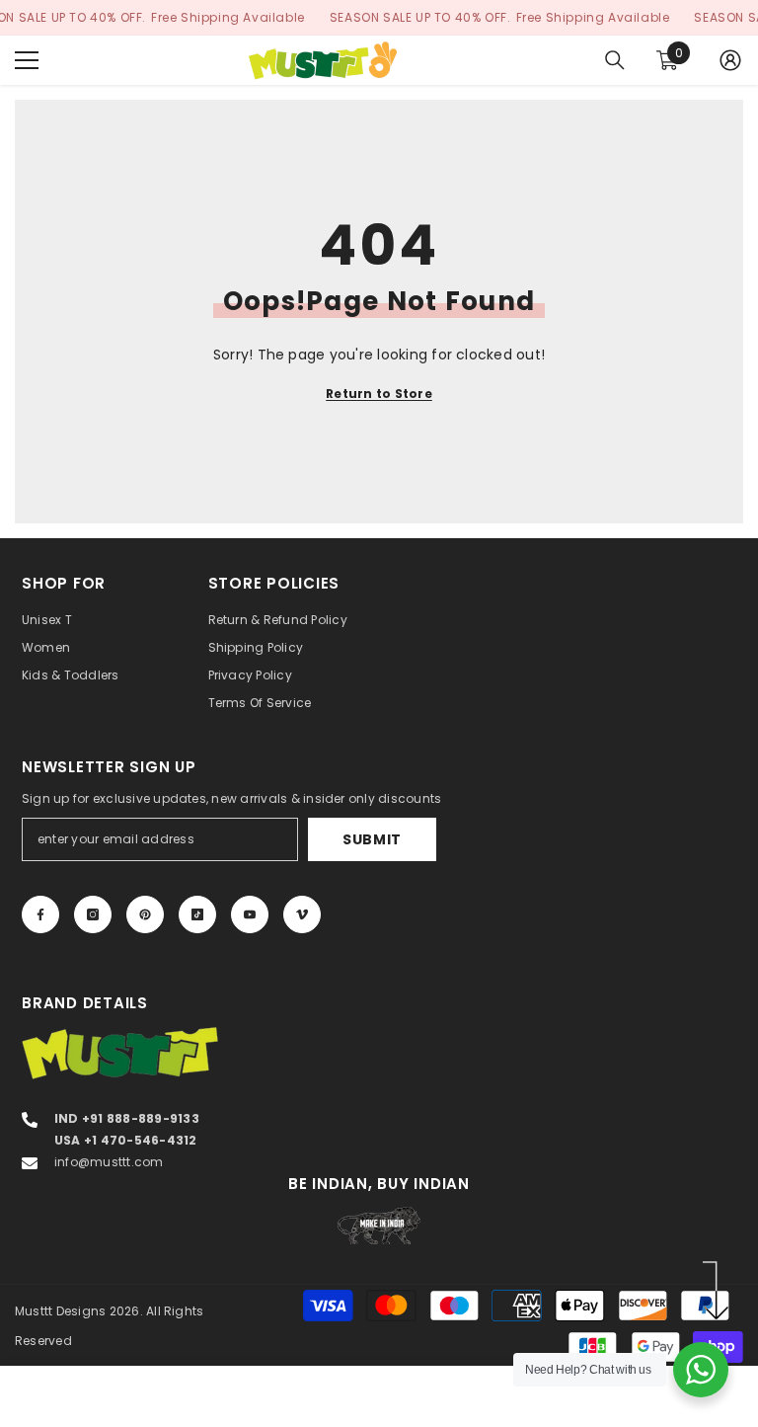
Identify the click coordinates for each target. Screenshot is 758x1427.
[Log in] (730, 60)
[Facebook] (40, 914)
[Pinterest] (145, 914)
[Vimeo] (302, 914)
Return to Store (379, 393)
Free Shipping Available (228, 17)
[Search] (615, 60)
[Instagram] (93, 914)
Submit (372, 839)
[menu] (26, 60)
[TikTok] (197, 914)
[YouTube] (249, 914)
